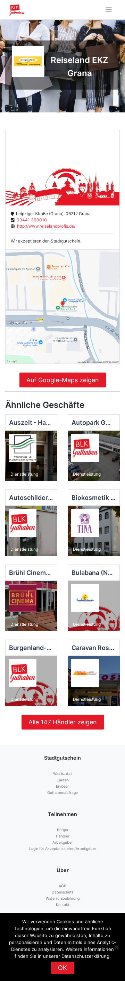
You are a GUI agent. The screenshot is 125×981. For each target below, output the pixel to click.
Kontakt (62, 904)
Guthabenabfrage (62, 792)
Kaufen (63, 780)
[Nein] (116, 947)
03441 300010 (31, 219)
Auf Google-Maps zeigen (62, 380)
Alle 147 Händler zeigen (62, 722)
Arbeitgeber (62, 842)
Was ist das (62, 773)
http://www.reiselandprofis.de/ (45, 226)
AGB (62, 886)
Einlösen (62, 786)
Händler (62, 836)
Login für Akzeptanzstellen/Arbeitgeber (62, 848)
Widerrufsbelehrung (63, 898)
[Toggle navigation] (109, 10)
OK (62, 967)
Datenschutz (63, 892)
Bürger (62, 830)
